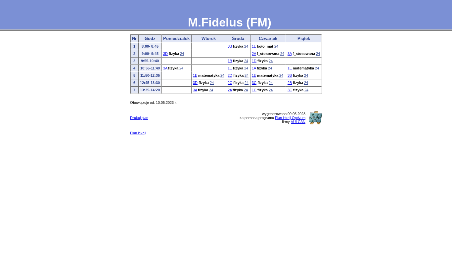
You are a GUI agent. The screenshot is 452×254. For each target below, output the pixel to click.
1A (254, 68)
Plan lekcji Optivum (290, 118)
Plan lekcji (138, 133)
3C (254, 83)
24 (246, 46)
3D (165, 54)
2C (230, 83)
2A (254, 54)
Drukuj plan (139, 118)
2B (290, 83)
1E (254, 46)
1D (254, 61)
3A (290, 54)
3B (230, 46)
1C (254, 90)
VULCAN (298, 122)
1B (230, 61)
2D (230, 75)
